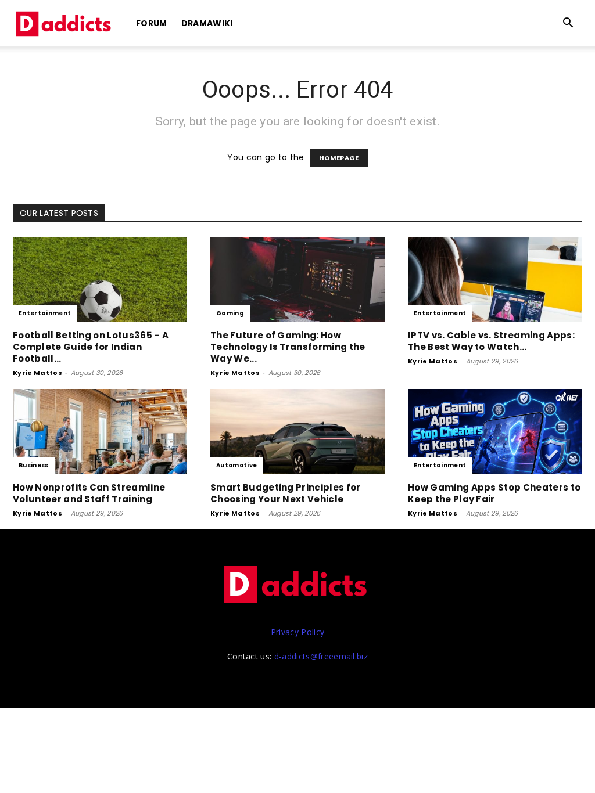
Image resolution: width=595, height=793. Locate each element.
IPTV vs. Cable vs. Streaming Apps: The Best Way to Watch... (491, 341)
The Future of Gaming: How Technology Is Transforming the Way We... (287, 347)
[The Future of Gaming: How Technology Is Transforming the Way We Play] (297, 279)
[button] (568, 24)
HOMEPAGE (339, 158)
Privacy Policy (297, 631)
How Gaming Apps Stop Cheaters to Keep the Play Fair (494, 493)
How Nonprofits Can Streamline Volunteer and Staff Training (89, 493)
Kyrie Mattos (37, 372)
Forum (151, 23)
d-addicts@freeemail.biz (321, 656)
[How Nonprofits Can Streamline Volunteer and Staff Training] (100, 431)
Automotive (236, 465)
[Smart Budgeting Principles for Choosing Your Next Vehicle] (297, 431)
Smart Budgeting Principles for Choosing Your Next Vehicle (285, 493)
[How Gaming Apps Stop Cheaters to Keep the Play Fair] (495, 431)
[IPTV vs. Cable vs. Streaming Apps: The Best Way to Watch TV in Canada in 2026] (495, 279)
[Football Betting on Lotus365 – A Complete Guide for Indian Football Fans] (100, 279)
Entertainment (45, 313)
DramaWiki (207, 23)
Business (34, 465)
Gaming (230, 313)
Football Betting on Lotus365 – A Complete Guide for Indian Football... (91, 347)
